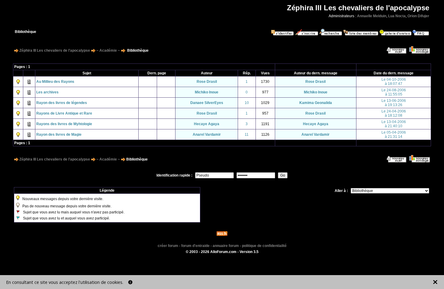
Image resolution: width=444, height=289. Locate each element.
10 (247, 103)
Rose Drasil (207, 82)
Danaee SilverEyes (206, 103)
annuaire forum (226, 246)
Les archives (47, 92)
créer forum (168, 246)
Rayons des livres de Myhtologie (64, 124)
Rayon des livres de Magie (59, 134)
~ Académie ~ (108, 50)
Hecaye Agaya (206, 124)
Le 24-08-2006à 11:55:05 (393, 92)
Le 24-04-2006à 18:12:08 (393, 113)
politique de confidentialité (264, 246)
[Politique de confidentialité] (130, 282)
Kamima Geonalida (315, 103)
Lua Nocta (397, 16)
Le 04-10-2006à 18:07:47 (393, 81)
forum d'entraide (195, 246)
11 (247, 134)
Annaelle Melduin (371, 16)
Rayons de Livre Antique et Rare (64, 113)
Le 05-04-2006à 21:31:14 (393, 134)
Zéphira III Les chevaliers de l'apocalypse (54, 50)
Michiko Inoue (206, 92)
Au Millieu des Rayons (55, 82)
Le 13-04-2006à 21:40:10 (393, 124)
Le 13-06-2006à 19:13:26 (393, 103)
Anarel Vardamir (207, 134)
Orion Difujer (418, 16)
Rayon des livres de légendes (61, 103)
